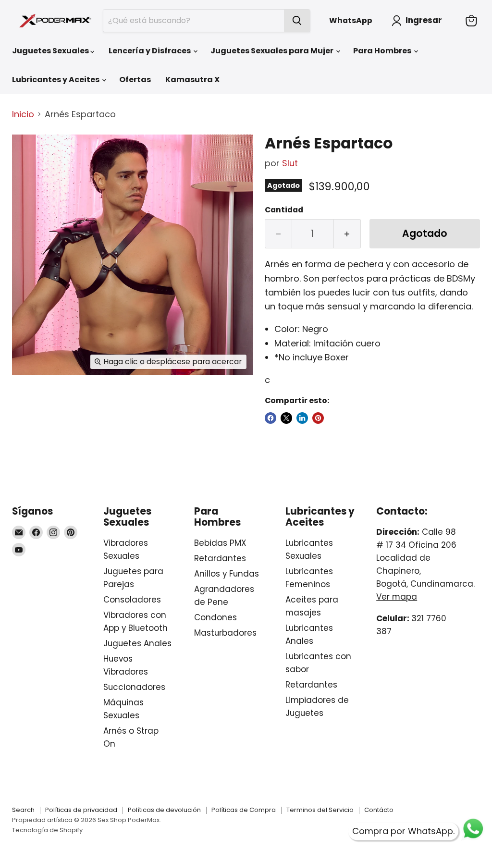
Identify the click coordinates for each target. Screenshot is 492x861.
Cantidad (284, 210)
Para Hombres (383, 50)
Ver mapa (396, 597)
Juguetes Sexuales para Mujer (272, 50)
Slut (290, 163)
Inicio (23, 115)
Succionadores (134, 687)
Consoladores (132, 599)
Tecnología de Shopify (47, 830)
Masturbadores (225, 633)
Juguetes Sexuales (51, 50)
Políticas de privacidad (81, 809)
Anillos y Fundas (226, 573)
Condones (215, 617)
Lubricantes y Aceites (56, 79)
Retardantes (220, 558)
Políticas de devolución (164, 809)
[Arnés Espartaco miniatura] (26, 150)
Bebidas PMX (220, 543)
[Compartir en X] (286, 418)
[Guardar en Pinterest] (318, 418)
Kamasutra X (192, 79)
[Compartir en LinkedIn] (302, 418)
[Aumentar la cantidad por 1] (347, 233)
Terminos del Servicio (320, 809)
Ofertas (135, 79)
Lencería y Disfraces (150, 50)
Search (23, 809)
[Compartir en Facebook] (270, 418)
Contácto (379, 809)
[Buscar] (297, 21)
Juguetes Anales (137, 643)
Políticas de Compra (243, 809)
